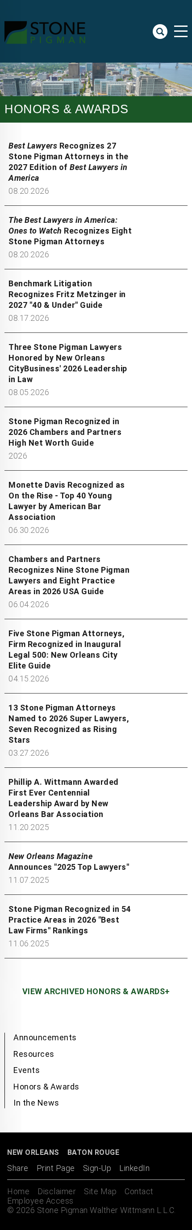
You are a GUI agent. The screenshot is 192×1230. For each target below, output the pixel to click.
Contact (139, 1191)
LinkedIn (134, 1168)
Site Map (100, 1191)
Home (18, 1191)
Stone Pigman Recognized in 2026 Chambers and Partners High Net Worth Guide (64, 432)
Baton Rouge (93, 1152)
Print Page (56, 1168)
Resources (33, 1054)
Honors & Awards (46, 1086)
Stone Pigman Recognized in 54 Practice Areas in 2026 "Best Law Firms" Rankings (69, 919)
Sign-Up (97, 1168)
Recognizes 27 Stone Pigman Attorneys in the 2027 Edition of (68, 162)
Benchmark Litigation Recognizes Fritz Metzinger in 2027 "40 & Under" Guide (67, 294)
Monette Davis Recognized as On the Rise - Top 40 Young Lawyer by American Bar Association (66, 501)
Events (26, 1070)
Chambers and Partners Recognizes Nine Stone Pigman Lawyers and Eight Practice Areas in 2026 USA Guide (68, 575)
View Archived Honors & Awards (93, 991)
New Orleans (33, 1152)
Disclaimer (57, 1191)
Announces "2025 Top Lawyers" (68, 861)
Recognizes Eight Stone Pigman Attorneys (70, 230)
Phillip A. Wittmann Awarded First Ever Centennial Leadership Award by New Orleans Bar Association (63, 798)
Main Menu (181, 31)
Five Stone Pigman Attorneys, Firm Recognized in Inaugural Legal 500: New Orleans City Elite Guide (66, 649)
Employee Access (40, 1200)
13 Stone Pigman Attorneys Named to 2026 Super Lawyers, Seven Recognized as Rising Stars (68, 724)
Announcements (45, 1037)
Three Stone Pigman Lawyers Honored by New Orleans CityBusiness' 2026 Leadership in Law (67, 363)
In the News (36, 1102)
